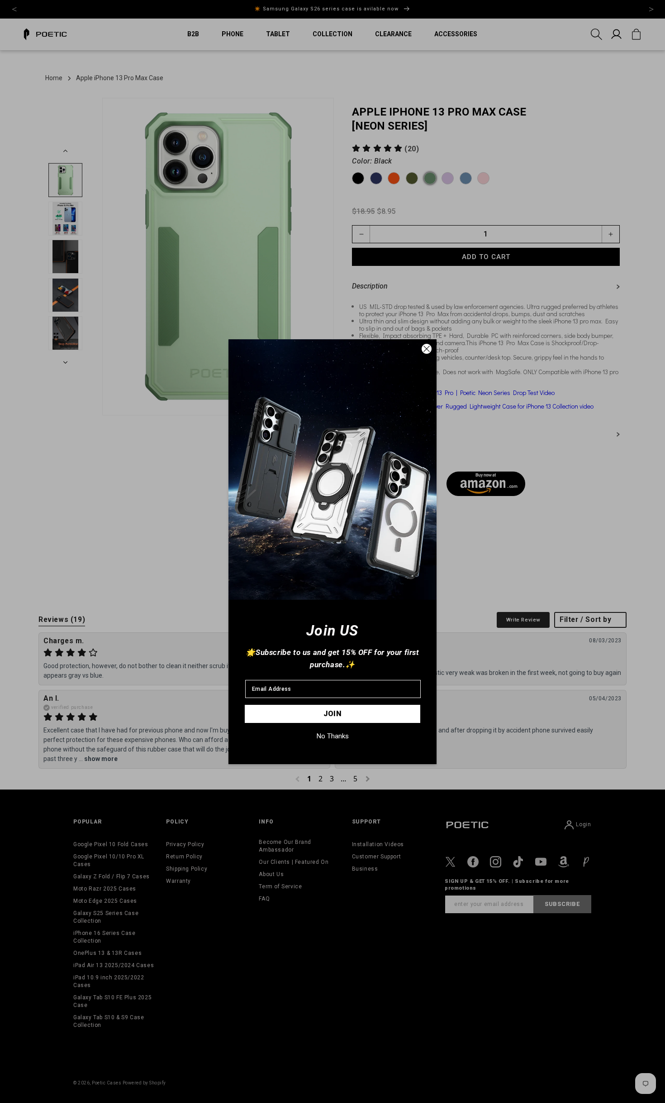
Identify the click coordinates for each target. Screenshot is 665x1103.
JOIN (332, 713)
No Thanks (333, 736)
